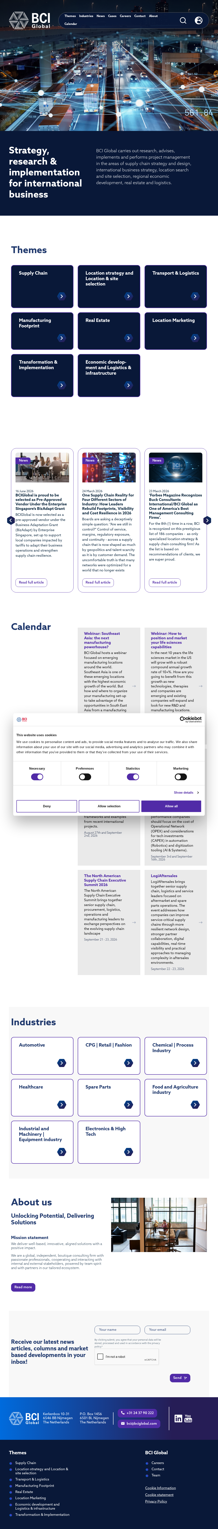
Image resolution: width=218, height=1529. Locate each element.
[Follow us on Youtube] (188, 1418)
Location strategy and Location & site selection (41, 1471)
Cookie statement (159, 1495)
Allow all (171, 806)
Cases (112, 16)
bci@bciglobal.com (141, 1424)
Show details (183, 792)
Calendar (71, 24)
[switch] (85, 776)
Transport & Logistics (32, 1479)
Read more (23, 1287)
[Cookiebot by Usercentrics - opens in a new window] (183, 719)
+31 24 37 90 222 (140, 1413)
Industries (86, 16)
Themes (70, 16)
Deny (47, 806)
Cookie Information (160, 1488)
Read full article (31, 582)
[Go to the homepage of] (29, 20)
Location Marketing (30, 1498)
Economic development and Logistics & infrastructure (37, 1506)
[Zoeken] (183, 20)
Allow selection (109, 806)
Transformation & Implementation (42, 1515)
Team (156, 1475)
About (153, 16)
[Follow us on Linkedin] (178, 1418)
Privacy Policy (156, 1501)
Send (177, 1378)
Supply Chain (25, 1463)
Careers (125, 16)
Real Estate (24, 1492)
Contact (140, 16)
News (101, 16)
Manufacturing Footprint (34, 1486)
